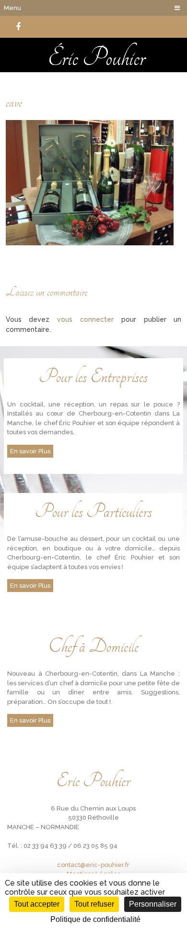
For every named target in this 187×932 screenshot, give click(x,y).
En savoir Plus (30, 451)
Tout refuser (94, 904)
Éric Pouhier (96, 57)
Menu (12, 7)
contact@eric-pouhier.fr (93, 864)
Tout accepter (36, 904)
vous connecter (85, 319)
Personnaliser (152, 904)
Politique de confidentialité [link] (95, 919)
